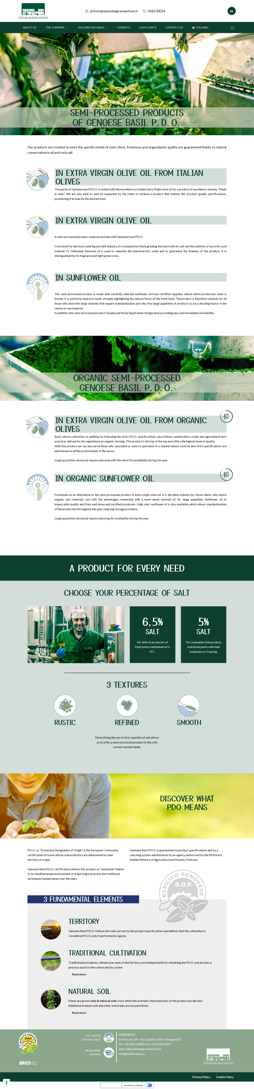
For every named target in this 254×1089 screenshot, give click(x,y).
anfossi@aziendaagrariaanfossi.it (114, 11)
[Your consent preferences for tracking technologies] (6, 1082)
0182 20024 (156, 11)
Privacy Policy (201, 1077)
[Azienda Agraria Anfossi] (33, 10)
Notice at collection (111, 1085)
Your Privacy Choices (133, 1085)
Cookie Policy (225, 1077)
